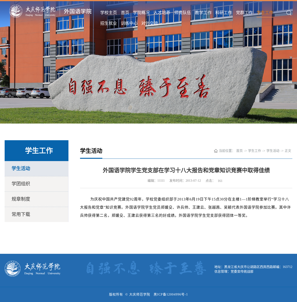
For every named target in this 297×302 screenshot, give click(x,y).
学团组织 (21, 183)
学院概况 (141, 12)
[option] (148, 62)
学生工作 (265, 12)
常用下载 (21, 214)
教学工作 (203, 12)
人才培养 (162, 12)
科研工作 (223, 12)
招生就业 (108, 23)
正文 (288, 151)
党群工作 (244, 12)
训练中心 (129, 23)
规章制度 (21, 199)
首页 (125, 12)
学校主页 (108, 12)
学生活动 (21, 168)
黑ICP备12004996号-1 (171, 294)
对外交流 (149, 23)
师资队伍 (182, 12)
